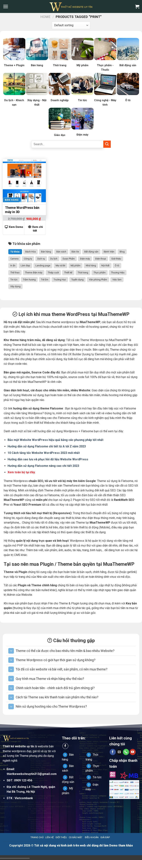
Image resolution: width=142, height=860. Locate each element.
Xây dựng (15, 286)
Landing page (43, 265)
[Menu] (5, 6)
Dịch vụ (41, 258)
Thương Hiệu (117, 272)
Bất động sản (91, 251)
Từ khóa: (15, 251)
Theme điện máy (33, 272)
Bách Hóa (30, 251)
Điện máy (85, 258)
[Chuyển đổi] (11, 651)
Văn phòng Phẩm (98, 279)
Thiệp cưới (53, 272)
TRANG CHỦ (37, 837)
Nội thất (105, 265)
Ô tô (117, 265)
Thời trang (83, 272)
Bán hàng (46, 251)
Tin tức (14, 279)
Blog (122, 251)
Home (45, 17)
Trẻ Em (44, 279)
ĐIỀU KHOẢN (92, 837)
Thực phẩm (100, 272)
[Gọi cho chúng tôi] (126, 752)
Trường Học (60, 279)
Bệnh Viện (109, 251)
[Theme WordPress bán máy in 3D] (24, 180)
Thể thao (15, 272)
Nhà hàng (91, 265)
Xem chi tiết (37, 228)
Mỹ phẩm (75, 265)
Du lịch (53, 258)
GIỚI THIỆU (61, 837)
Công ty (28, 258)
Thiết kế (68, 272)
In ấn (12, 265)
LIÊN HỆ (49, 837)
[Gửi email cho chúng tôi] (119, 752)
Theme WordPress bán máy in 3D (22, 210)
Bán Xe (75, 251)
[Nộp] (107, 144)
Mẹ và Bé (60, 265)
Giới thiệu (116, 258)
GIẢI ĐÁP (105, 837)
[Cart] (137, 6)
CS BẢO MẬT (75, 837)
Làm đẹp (25, 265)
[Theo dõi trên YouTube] (133, 752)
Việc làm (116, 279)
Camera (14, 258)
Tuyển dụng (77, 279)
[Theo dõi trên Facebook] (65, 746)
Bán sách (61, 251)
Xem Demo (16, 227)
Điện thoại (100, 258)
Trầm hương (29, 279)
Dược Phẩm (69, 258)
